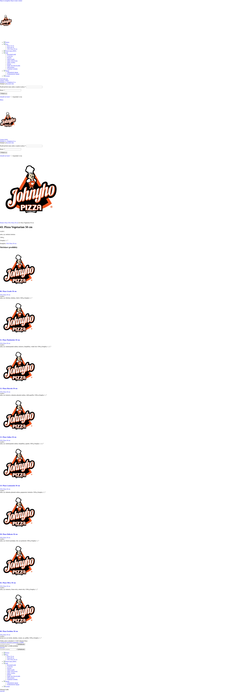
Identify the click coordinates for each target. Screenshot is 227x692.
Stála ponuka (10, 67)
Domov (2, 222)
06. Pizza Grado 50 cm (8, 291)
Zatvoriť (2, 647)
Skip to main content (16, 1)
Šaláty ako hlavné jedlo (13, 65)
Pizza (6, 222)
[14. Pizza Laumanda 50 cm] (19, 482)
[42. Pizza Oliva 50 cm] (19, 579)
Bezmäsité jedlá (11, 54)
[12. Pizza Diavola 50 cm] (19, 385)
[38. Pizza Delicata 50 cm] (19, 531)
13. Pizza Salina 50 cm (8, 437)
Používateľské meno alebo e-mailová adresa (13, 87)
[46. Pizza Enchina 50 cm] (19, 628)
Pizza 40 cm (10, 47)
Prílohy (9, 64)
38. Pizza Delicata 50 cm (9, 534)
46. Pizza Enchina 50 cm (9, 631)
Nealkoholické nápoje (13, 74)
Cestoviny (10, 56)
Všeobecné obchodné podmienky (9, 642)
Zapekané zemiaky (12, 69)
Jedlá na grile (10, 59)
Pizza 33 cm (10, 46)
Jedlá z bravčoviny (12, 61)
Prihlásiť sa (4, 93)
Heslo (2, 90)
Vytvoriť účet (10, 84)
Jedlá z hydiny (11, 62)
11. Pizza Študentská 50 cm (10, 340)
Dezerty (9, 57)
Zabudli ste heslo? (5, 97)
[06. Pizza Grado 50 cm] (19, 288)
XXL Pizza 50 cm (12, 49)
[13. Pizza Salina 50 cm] (19, 433)
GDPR (22, 642)
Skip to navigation (5, 1)
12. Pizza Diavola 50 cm (8, 388)
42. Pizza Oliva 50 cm (8, 583)
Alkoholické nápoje (12, 72)
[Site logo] (6, 39)
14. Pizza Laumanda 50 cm (10, 486)
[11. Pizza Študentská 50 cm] (19, 336)
